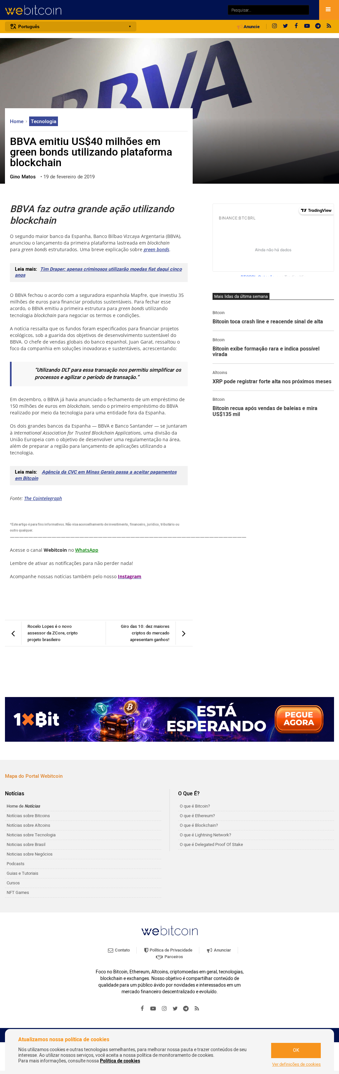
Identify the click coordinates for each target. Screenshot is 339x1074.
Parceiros (173, 957)
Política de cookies (120, 1060)
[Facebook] (296, 26)
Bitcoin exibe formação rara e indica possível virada (266, 352)
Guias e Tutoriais (22, 873)
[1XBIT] (169, 719)
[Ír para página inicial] (113, 10)
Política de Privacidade (170, 950)
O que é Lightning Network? (205, 835)
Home (17, 121)
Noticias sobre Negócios (30, 854)
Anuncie (251, 26)
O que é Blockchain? (199, 825)
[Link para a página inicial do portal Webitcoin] (169, 930)
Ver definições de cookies (296, 1064)
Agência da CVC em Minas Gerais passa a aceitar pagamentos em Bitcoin (95, 475)
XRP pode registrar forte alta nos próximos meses (272, 382)
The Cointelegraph (43, 498)
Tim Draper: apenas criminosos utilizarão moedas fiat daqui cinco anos (98, 272)
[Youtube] (307, 26)
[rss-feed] (329, 26)
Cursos (13, 883)
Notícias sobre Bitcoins (28, 816)
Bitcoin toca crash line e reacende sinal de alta (268, 322)
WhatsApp (86, 550)
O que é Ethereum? (197, 816)
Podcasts (15, 864)
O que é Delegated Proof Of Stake (211, 844)
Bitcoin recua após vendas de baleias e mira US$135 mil (265, 411)
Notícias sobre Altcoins (28, 825)
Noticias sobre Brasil (26, 844)
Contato (122, 950)
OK (296, 1050)
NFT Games (18, 892)
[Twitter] (285, 26)
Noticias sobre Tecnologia (31, 835)
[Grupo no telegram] (318, 26)
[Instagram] (274, 26)
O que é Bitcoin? (195, 806)
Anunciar (222, 950)
